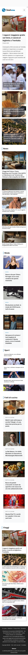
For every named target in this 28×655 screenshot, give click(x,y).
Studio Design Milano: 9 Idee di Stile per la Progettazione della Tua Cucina (12, 244)
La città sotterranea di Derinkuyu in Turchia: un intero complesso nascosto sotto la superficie (13, 137)
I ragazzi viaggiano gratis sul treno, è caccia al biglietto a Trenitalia (14, 38)
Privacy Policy (17, 628)
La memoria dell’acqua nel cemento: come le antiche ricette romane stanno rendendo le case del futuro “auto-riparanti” (13, 193)
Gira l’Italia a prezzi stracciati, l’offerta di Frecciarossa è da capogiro (12, 618)
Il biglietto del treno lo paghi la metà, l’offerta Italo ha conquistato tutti (13, 601)
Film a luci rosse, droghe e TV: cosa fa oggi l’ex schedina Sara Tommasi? (13, 210)
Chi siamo (4, 628)
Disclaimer (23, 628)
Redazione (10, 628)
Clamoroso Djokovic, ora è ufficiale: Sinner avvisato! (12, 85)
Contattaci (23, 645)
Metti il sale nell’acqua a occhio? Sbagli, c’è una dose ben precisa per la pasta (14, 111)
